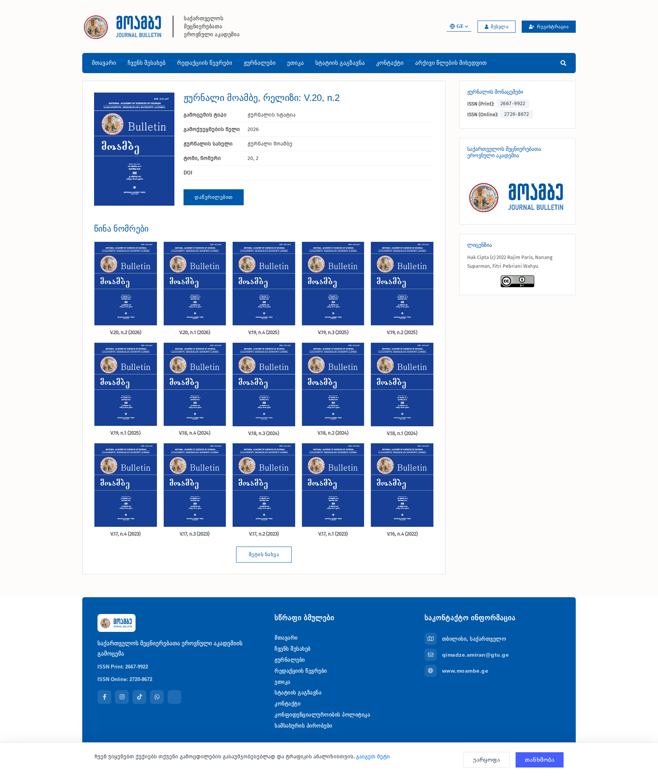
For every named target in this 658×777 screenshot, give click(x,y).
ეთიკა (295, 62)
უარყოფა (486, 759)
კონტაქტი (390, 62)
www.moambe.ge (465, 671)
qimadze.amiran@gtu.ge (475, 655)
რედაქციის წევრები (204, 62)
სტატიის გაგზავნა (340, 62)
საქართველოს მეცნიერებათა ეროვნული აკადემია (212, 26)
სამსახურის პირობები (303, 726)
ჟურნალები (260, 62)
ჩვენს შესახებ (147, 62)
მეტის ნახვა (264, 554)
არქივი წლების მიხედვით (451, 62)
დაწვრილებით (214, 197)
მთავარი (104, 62)
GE (460, 26)
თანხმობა (539, 759)
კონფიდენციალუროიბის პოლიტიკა (322, 714)
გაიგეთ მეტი (373, 756)
